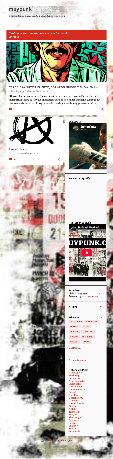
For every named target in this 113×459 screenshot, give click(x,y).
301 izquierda (87, 337)
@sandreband (92, 321)
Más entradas (34, 217)
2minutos (74, 337)
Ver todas (14, 37)
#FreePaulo (75, 326)
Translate (93, 296)
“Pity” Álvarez (76, 321)
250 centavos (88, 332)
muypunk (20, 9)
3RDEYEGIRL (74, 342)
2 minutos (74, 332)
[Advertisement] (33, 187)
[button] (102, 109)
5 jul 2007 (86, 342)
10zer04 (87, 326)
